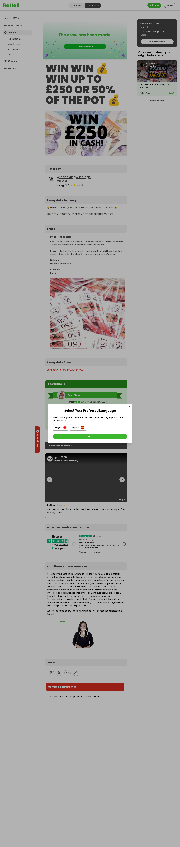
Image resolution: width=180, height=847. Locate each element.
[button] (60, 427)
